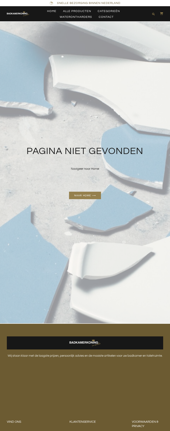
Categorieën (109, 11)
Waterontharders (76, 17)
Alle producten (77, 11)
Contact (106, 17)
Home (51, 11)
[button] (153, 14)
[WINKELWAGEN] (159, 13)
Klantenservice (82, 421)
